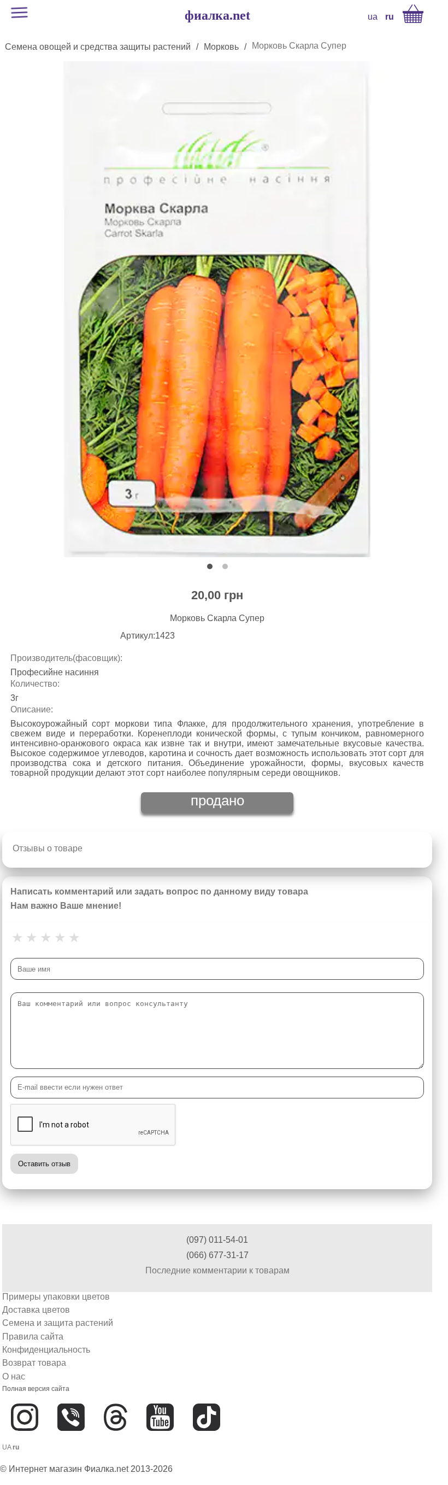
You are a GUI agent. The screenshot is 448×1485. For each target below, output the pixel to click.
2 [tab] (225, 566)
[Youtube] (160, 1439)
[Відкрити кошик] (413, 13)
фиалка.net (217, 15)
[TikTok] (206, 1439)
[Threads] (115, 1439)
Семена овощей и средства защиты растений (98, 46)
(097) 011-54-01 (217, 1239)
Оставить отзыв (44, 1164)
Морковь (221, 46)
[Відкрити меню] (19, 13)
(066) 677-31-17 (217, 1255)
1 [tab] (210, 566)
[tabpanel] (217, 309)
